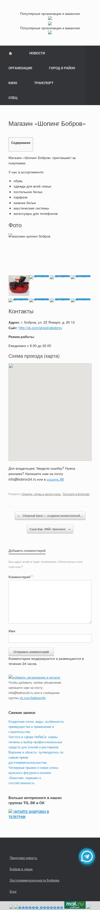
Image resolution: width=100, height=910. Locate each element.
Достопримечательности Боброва (34, 880)
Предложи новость (23, 857)
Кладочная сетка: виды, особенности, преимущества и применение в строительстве (36, 726)
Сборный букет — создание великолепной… (50, 515)
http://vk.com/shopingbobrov (40, 327)
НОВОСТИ (37, 53)
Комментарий (20, 576)
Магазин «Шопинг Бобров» (47, 123)
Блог (13, 891)
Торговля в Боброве (76, 494)
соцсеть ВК (55, 479)
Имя (11, 630)
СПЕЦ (12, 97)
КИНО (12, 82)
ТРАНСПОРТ (43, 82)
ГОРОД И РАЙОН (62, 68)
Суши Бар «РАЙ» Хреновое (50, 529)
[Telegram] (87, 856)
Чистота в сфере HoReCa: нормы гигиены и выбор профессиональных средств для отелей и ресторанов (35, 741)
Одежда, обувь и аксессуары (41, 494)
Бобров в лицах (21, 869)
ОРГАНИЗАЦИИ (20, 68)
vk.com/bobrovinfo (33, 697)
